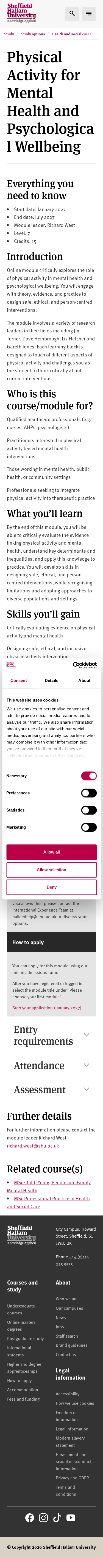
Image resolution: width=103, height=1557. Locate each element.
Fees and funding (23, 1399)
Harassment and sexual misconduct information (73, 1461)
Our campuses (69, 1308)
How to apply (19, 1380)
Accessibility (67, 1393)
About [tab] (84, 680)
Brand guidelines (72, 1345)
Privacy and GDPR (72, 1477)
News (61, 1317)
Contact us (66, 1354)
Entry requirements (43, 1034)
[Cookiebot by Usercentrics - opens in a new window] (73, 665)
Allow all (51, 852)
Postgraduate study (25, 1338)
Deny (52, 887)
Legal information (72, 1428)
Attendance (39, 1065)
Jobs (60, 1326)
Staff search (67, 1336)
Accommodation (22, 1389)
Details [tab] (51, 680)
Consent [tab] (18, 680)
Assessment (40, 1089)
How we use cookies (75, 1403)
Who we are (66, 1298)
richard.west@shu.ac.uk (33, 1145)
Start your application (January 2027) (46, 1007)
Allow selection (51, 869)
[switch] (89, 793)
